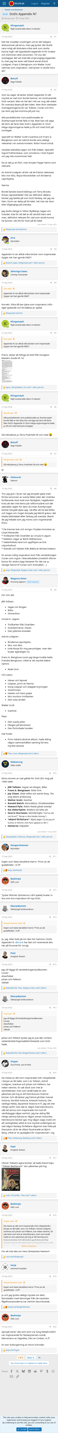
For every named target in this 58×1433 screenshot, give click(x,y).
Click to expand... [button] (29, 1246)
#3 (55, 249)
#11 (54, 856)
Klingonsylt (9, 18)
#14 (54, 964)
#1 (55, 36)
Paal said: (8, 1013)
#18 (54, 1215)
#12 (54, 890)
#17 (54, 1158)
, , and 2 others (23, 753)
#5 (55, 333)
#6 (55, 407)
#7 (55, 453)
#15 (54, 1007)
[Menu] (4, 3)
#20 (54, 1326)
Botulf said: (9, 413)
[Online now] (7, 30)
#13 (54, 917)
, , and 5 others (26, 988)
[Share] (51, 37)
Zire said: (8, 288)
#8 (55, 488)
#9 (55, 590)
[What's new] (54, 3)
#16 (54, 1072)
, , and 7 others (21, 1195)
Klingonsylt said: (11, 459)
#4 (55, 282)
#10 (54, 773)
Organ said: (9, 1221)
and (16, 229)
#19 (54, 1276)
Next (29, 1357)
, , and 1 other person (25, 263)
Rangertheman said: (13, 923)
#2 (55, 89)
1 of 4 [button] (20, 1357)
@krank (19, 942)
